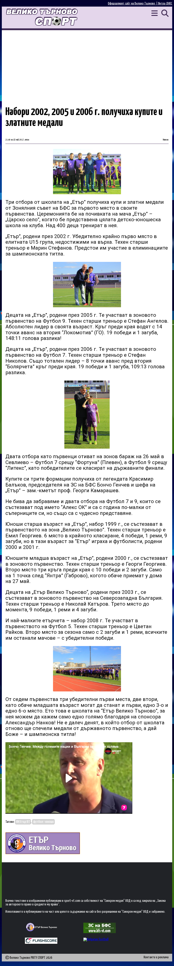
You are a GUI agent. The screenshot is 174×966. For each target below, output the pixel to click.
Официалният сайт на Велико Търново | (133, 3)
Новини (166, 140)
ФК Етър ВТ (23, 821)
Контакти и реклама (156, 957)
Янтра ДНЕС (165, 3)
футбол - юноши (43, 821)
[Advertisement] (87, 64)
